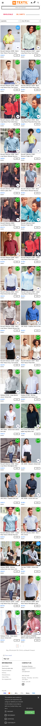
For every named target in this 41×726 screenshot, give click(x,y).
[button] (31, 2)
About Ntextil (5, 666)
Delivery (4, 672)
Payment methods (6, 670)
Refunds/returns (6, 675)
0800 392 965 (25, 675)
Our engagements (6, 679)
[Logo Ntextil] (20, 2)
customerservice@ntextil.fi (28, 668)
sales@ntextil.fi (26, 671)
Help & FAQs (5, 677)
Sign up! (6, 658)
